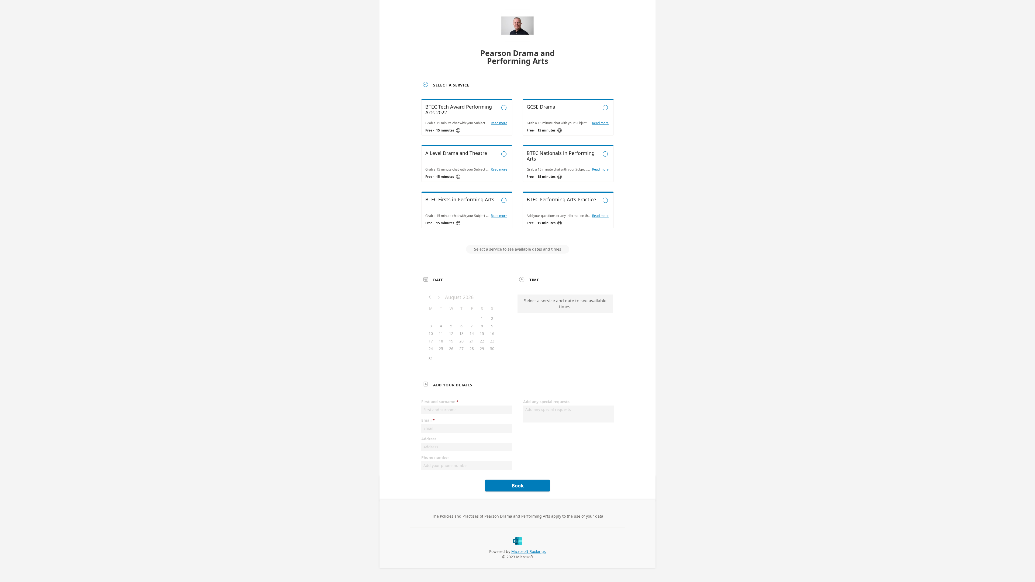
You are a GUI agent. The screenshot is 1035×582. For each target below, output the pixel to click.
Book (518, 485)
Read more (499, 123)
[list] (517, 168)
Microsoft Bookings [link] (528, 551)
